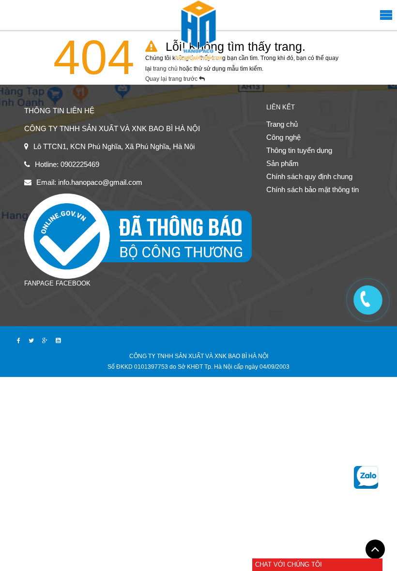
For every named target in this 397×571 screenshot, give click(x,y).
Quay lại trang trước (172, 78)
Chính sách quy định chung (309, 176)
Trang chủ (282, 124)
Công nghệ (283, 137)
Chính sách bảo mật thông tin (312, 189)
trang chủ (166, 68)
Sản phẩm (282, 163)
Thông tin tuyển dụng (299, 150)
